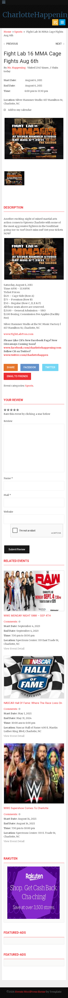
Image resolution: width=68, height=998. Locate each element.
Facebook (30, 367)
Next (59, 43)
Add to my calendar (20, 109)
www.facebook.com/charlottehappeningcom (32, 347)
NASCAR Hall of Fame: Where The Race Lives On (33, 703)
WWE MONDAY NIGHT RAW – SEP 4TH (27, 615)
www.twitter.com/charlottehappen (26, 355)
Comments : (11, 621)
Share (11, 367)
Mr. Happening (16, 67)
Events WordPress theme (30, 991)
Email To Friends (17, 376)
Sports (18, 31)
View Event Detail (14, 648)
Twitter (50, 367)
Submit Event (55, 22)
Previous (12, 43)
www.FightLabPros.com (18, 334)
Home (7, 31)
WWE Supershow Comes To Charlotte (26, 808)
